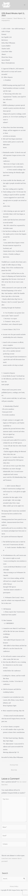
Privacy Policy (14, 886)
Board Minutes (18, 18)
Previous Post (14, 765)
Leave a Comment (7, 18)
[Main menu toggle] (24, 5)
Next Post (14, 770)
